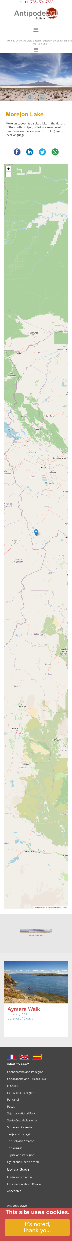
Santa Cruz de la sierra (22, 1120)
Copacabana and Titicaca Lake (27, 1079)
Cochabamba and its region (25, 1072)
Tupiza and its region (20, 1155)
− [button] (8, 174)
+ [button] (8, 168)
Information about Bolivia (24, 1184)
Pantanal (13, 1099)
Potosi (11, 1106)
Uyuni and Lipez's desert (23, 1162)
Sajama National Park (21, 1113)
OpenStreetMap (50, 907)
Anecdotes (14, 1191)
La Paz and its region (20, 1093)
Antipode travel (17, 1206)
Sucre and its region (20, 1127)
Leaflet (37, 907)
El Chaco (12, 1086)
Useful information (19, 1177)
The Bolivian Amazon (20, 1141)
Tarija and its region (20, 1134)
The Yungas (14, 1148)
